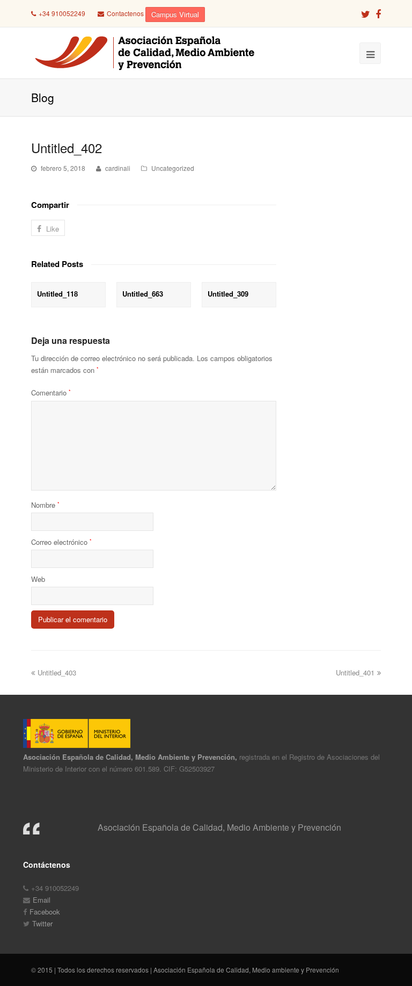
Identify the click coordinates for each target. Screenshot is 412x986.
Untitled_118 (57, 294)
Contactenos (125, 13)
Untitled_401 (355, 672)
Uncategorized (172, 167)
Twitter (42, 923)
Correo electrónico (61, 542)
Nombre (45, 505)
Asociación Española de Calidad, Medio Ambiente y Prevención (219, 827)
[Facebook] (378, 13)
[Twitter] (365, 13)
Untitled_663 (142, 294)
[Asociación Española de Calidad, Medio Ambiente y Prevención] (143, 53)
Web (38, 579)
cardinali (117, 167)
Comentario (51, 392)
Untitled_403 (57, 672)
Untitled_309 (228, 294)
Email (41, 900)
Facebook (45, 911)
